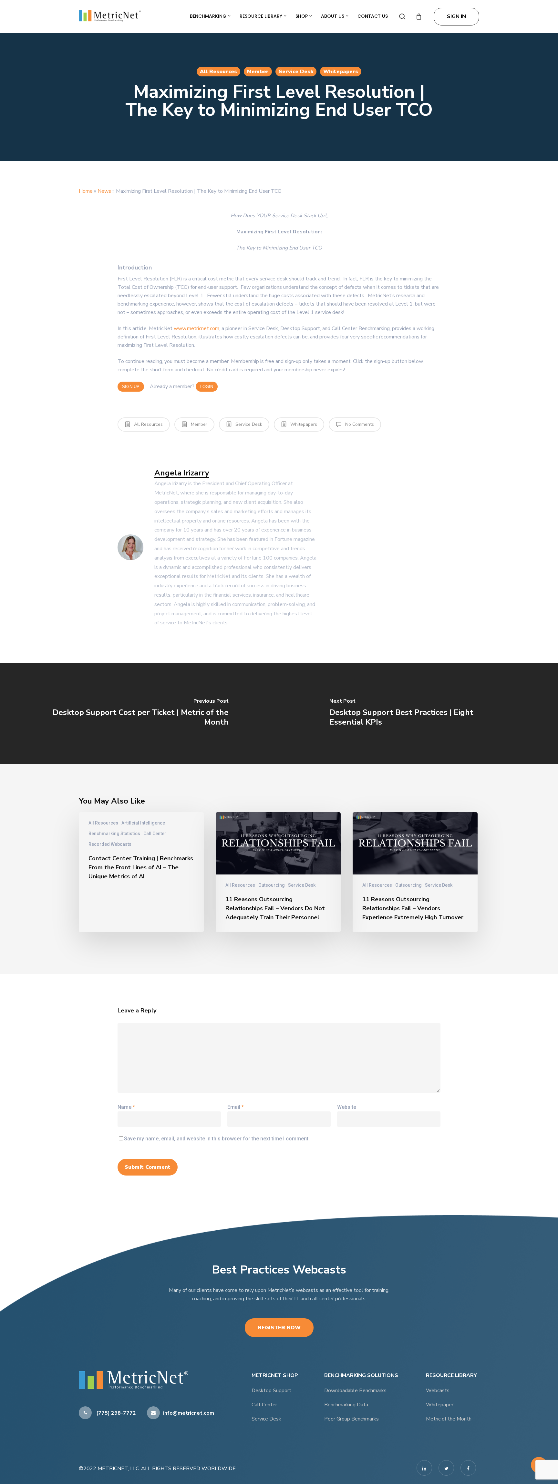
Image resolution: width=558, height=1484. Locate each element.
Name (126, 1107)
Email (235, 1107)
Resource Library (262, 16)
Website (346, 1107)
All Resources (218, 71)
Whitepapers (340, 71)
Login (206, 386)
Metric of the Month (448, 1418)
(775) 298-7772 (115, 1413)
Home (86, 191)
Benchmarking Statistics (114, 833)
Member (258, 71)
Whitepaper (439, 1404)
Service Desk (296, 71)
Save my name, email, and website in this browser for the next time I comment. (217, 1139)
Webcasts (438, 1390)
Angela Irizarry (181, 473)
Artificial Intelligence (143, 822)
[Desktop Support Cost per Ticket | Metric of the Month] (139, 713)
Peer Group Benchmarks (351, 1418)
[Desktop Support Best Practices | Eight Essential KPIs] (418, 713)
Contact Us (372, 16)
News (104, 191)
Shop (302, 16)
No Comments (359, 424)
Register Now (279, 1327)
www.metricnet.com (196, 328)
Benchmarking (209, 16)
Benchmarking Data (346, 1404)
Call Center (154, 833)
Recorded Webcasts (109, 844)
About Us (333, 16)
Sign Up (131, 386)
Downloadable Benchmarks (355, 1390)
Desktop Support (271, 1390)
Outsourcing (271, 885)
